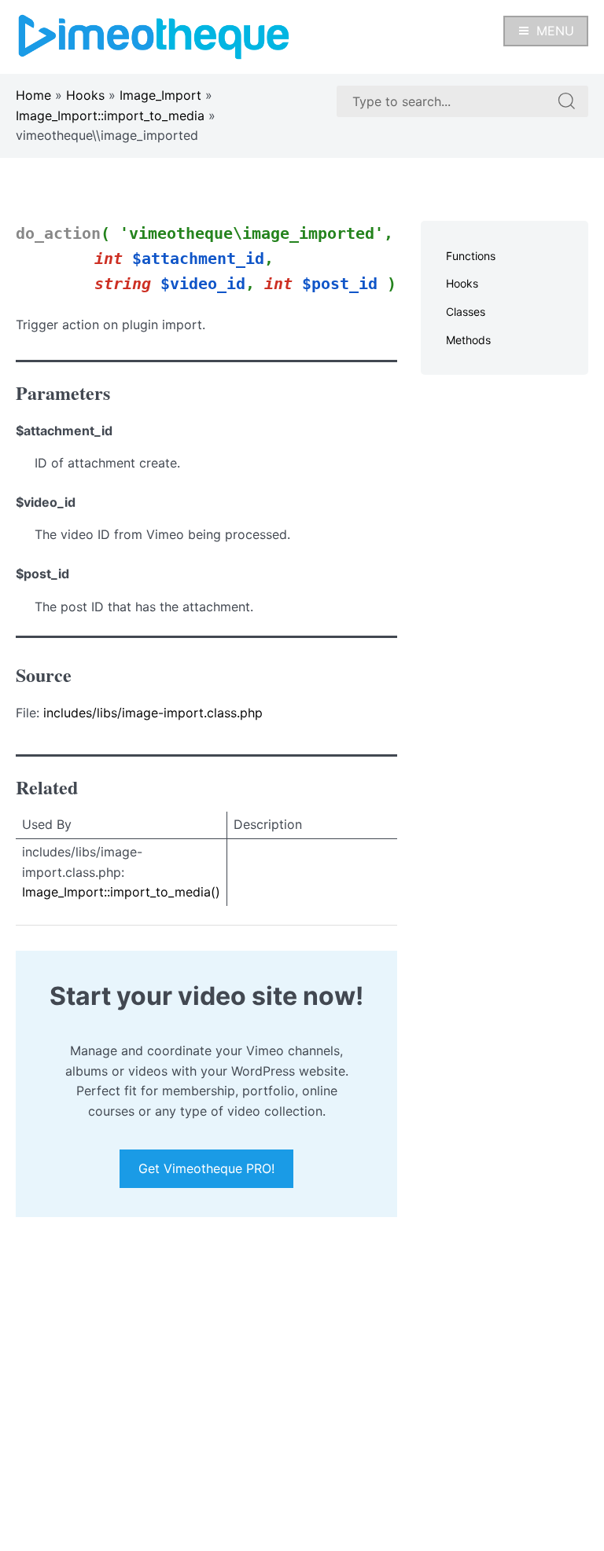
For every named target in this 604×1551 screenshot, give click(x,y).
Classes (465, 311)
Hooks (85, 95)
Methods (468, 339)
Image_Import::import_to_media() (121, 892)
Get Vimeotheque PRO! (206, 1168)
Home (33, 95)
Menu (555, 30)
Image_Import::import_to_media (110, 115)
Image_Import (160, 95)
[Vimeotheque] (154, 35)
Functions (470, 255)
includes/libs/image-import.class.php (153, 712)
